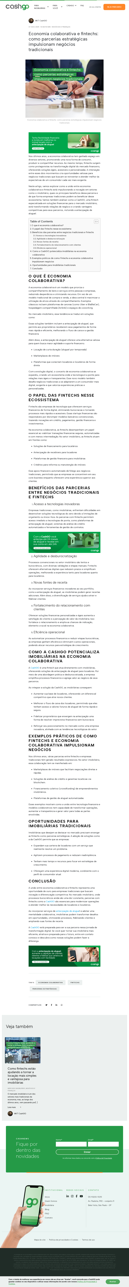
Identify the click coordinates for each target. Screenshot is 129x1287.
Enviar (87, 1151)
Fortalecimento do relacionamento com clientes (59, 245)
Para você (55, 7)
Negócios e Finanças (61, 27)
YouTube (81, 1196)
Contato (49, 1218)
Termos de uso (88, 1240)
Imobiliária (49, 1205)
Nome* (59, 1140)
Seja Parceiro (114, 7)
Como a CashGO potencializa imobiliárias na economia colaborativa (59, 253)
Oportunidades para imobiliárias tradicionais (54, 265)
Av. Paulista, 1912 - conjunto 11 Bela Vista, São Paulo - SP (101, 1203)
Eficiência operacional (47, 248)
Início (47, 1197)
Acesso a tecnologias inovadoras (51, 235)
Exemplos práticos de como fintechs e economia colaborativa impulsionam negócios (62, 260)
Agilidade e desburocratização (51, 238)
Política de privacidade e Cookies (63, 1240)
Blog (47, 1209)
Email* (90, 1140)
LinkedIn (67, 1196)
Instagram (72, 1196)
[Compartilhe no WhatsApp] (61, 1005)
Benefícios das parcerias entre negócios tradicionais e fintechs (63, 232)
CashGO (70, 6)
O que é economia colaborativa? (47, 225)
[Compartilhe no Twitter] (46, 1005)
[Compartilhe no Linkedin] (56, 1005)
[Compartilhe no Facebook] (51, 1005)
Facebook (76, 1196)
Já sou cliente (95, 7)
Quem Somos (51, 1201)
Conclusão (37, 268)
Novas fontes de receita (47, 242)
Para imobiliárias (39, 7)
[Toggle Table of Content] (95, 221)
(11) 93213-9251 (95, 1197)
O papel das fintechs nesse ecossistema (51, 229)
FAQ (82, 6)
